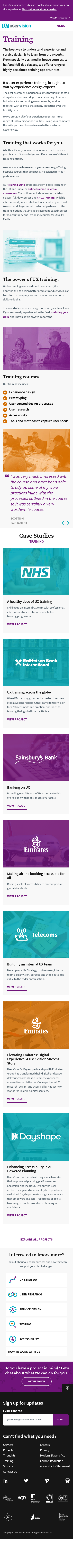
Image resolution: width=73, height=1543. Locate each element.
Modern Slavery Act (52, 1455)
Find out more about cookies (39, 9)
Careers (45, 1445)
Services (8, 1445)
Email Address (28, 1411)
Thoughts (9, 1455)
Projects (8, 1450)
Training (8, 1461)
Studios (8, 1466)
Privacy (44, 1450)
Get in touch (36, 1381)
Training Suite (16, 185)
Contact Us (10, 1472)
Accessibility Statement (55, 1466)
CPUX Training (45, 198)
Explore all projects (36, 1240)
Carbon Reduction (51, 1461)
